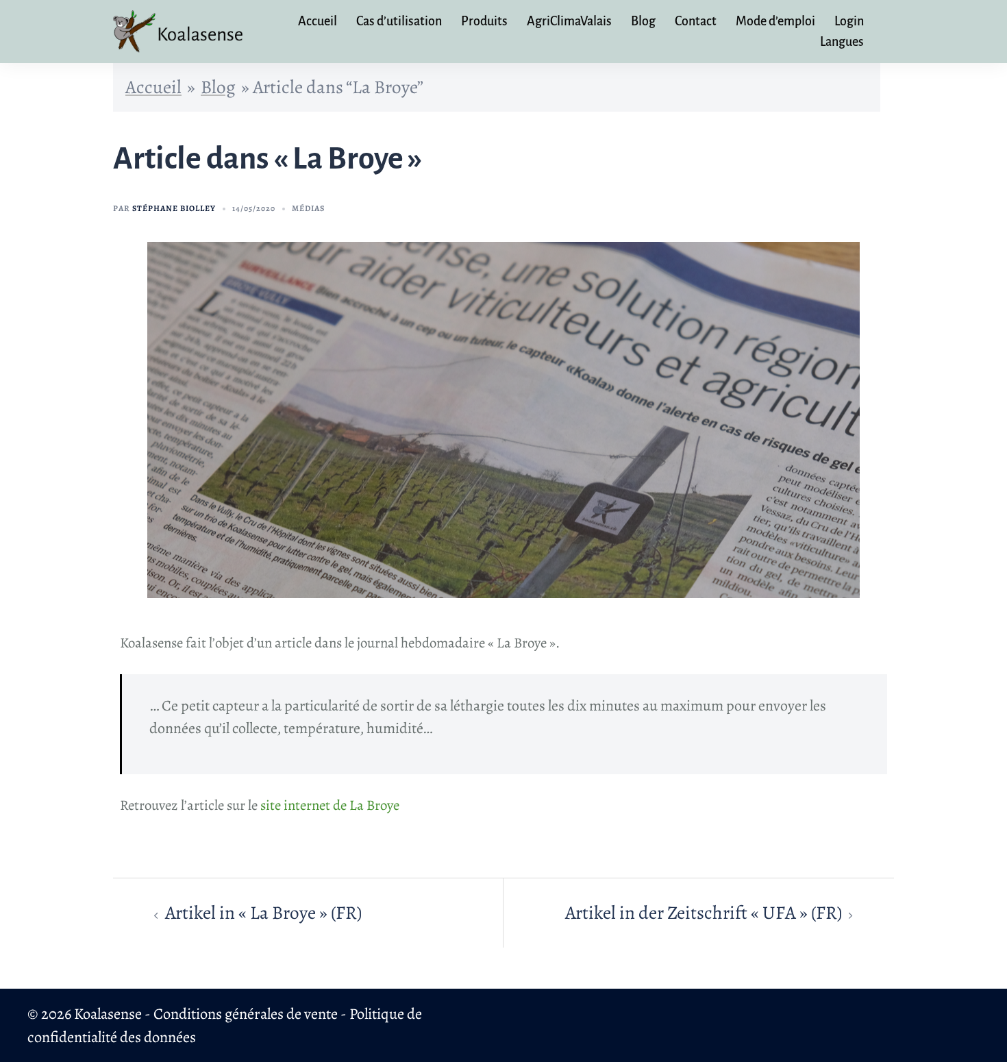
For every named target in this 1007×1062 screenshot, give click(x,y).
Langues (842, 42)
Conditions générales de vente (245, 1013)
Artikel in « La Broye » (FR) (263, 912)
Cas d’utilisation (399, 21)
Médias (308, 208)
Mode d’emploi (775, 21)
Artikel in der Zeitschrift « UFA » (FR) (703, 912)
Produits (484, 21)
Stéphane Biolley (174, 208)
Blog (643, 21)
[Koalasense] (179, 29)
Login (849, 21)
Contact (696, 21)
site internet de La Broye (329, 805)
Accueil (317, 21)
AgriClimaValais (569, 21)
